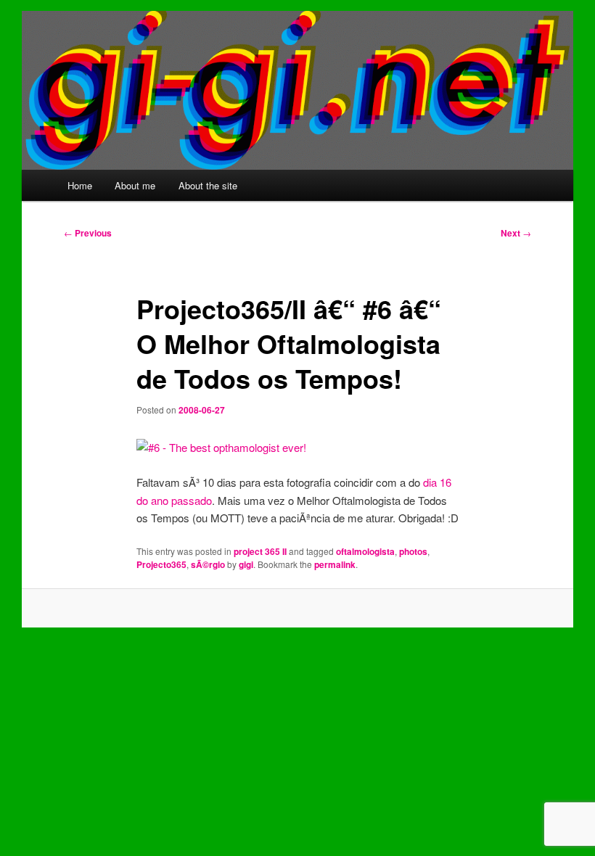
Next (516, 232)
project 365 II (260, 551)
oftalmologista (365, 551)
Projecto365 (161, 564)
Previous (88, 232)
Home (79, 185)
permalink (335, 564)
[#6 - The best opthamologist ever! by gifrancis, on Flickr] (221, 447)
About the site (207, 185)
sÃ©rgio (208, 564)
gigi (246, 564)
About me (135, 185)
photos (413, 551)
